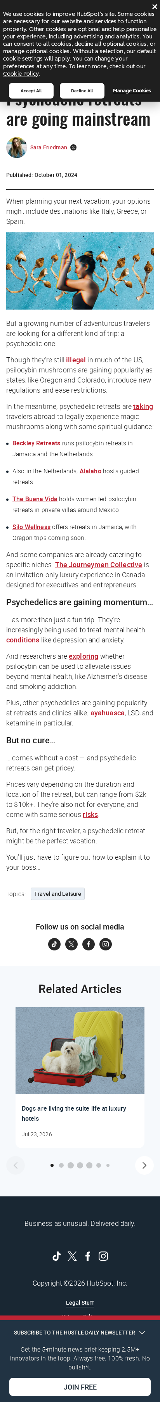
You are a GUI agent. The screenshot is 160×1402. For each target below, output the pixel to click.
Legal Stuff (80, 1302)
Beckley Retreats (36, 443)
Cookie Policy (20, 73)
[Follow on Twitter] (71, 944)
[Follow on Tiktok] (54, 944)
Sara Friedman (48, 147)
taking (143, 406)
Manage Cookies (132, 90)
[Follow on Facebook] (88, 944)
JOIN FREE (80, 1387)
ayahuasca (107, 712)
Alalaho (90, 471)
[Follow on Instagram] (105, 944)
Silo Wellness (31, 527)
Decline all (82, 90)
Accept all (31, 90)
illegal (76, 359)
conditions (23, 639)
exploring (83, 656)
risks (90, 814)
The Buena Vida (34, 499)
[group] (80, 1078)
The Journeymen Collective (99, 564)
